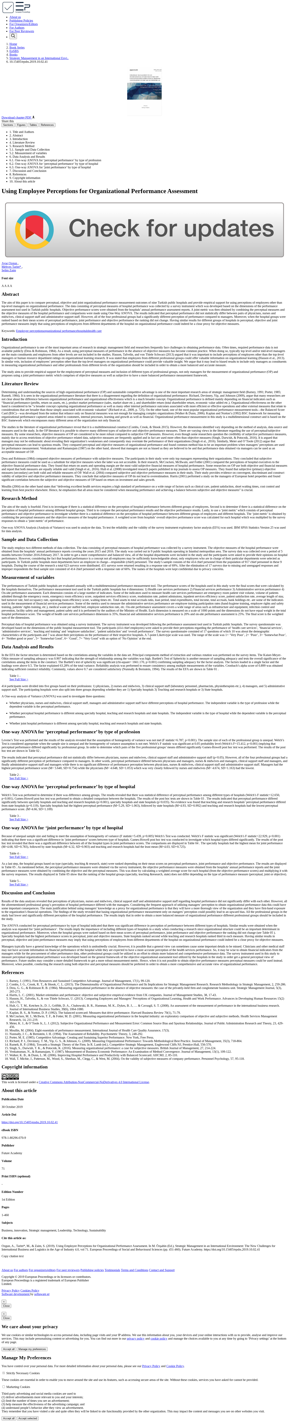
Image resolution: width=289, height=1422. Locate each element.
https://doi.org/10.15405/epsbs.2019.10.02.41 (30, 1122)
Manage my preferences (32, 1349)
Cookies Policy (29, 1290)
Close (6, 1305)
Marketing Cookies (18, 1387)
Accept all (9, 1349)
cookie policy (159, 1338)
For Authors (16, 27)
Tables (33, 124)
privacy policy (135, 1338)
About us (15, 17)
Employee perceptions (30, 331)
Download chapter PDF (17, 117)
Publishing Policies (21, 20)
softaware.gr (42, 1294)
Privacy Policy (11, 1290)
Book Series (17, 47)
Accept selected (27, 1418)
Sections (8, 124)
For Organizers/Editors (23, 24)
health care (95, 331)
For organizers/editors (42, 1270)
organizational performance (60, 331)
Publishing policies (92, 1270)
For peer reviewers (68, 1270)
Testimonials (112, 1270)
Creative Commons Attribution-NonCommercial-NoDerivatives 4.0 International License (94, 1082)
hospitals (82, 331)
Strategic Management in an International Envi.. (39, 58)
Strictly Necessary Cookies (23, 1373)
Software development (16, 1294)
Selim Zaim (9, 270)
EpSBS (14, 51)
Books (13, 54)
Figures (21, 124)
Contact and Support (162, 1270)
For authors (21, 1270)
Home (13, 44)
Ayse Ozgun (10, 263)
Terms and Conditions (134, 1270)
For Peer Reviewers (21, 31)
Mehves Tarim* (12, 266)
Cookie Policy (175, 1366)
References (47, 124)
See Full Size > (18, 679)
